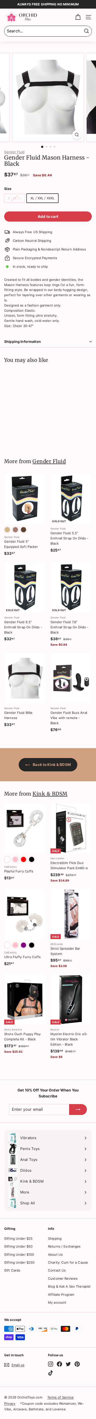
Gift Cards (12, 1270)
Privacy (9, 1403)
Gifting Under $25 (18, 1238)
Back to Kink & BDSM (51, 764)
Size (8, 188)
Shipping (55, 1238)
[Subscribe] (78, 1109)
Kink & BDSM (49, 794)
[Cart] (78, 17)
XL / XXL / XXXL (42, 198)
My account (57, 1302)
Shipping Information (22, 341)
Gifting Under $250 (19, 1262)
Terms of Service (60, 1397)
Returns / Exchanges (64, 1246)
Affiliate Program (61, 1294)
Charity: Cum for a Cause (68, 1262)
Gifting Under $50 (18, 1246)
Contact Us (57, 1270)
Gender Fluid (14, 152)
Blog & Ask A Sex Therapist (69, 1286)
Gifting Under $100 (19, 1254)
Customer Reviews (63, 1278)
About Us (55, 1254)
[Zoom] (76, 134)
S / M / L (14, 198)
